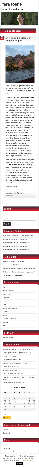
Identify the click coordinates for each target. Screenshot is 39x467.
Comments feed (8, 452)
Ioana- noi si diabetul (10, 308)
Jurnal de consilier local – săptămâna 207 (16, 243)
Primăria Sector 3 (8, 337)
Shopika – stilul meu (9, 319)
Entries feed (7, 448)
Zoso (4, 326)
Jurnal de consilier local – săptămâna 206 (16, 246)
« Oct (4, 415)
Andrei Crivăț (7, 294)
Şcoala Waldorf (13, 265)
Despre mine (7, 433)
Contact (5, 429)
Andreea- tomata (8, 291)
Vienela (5, 322)
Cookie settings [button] (27, 461)
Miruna (5, 315)
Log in (5, 445)
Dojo (4, 305)
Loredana (6, 312)
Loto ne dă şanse (17, 275)
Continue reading (11, 187)
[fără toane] (19, 18)
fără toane (12, 4)
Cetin (4, 301)
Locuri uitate (20, 261)
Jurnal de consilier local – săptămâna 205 (16, 250)
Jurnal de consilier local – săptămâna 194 (22, 268)
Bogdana (6, 298)
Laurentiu (6, 275)
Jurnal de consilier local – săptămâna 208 (16, 239)
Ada (4, 287)
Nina (20, 193)
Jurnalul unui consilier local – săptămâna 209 (18, 236)
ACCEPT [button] (19, 464)
